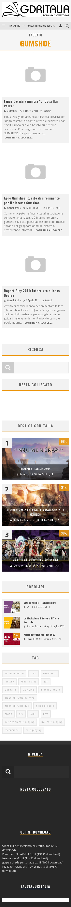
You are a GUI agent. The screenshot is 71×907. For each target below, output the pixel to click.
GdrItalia (10, 689)
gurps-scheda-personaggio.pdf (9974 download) (32, 862)
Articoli (49, 300)
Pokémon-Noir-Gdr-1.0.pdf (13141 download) (31, 854)
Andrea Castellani (36, 626)
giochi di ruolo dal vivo (20, 697)
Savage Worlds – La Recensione (40, 602)
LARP (33, 714)
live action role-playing (20, 722)
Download (49, 673)
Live (45, 714)
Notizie (47, 110)
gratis (8, 714)
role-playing (34, 730)
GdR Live (28, 689)
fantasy (9, 681)
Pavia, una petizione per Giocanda (43, 25)
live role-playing (52, 722)
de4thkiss (12, 110)
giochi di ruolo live (17, 705)
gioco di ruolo (45, 705)
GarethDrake (14, 207)
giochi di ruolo (50, 689)
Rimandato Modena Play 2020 (39, 634)
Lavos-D (31, 639)
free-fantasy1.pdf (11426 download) (25, 858)
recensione (12, 730)
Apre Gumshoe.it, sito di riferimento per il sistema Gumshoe (32, 200)
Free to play (28, 681)
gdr (45, 681)
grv (21, 714)
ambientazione (14, 673)
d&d (33, 673)
